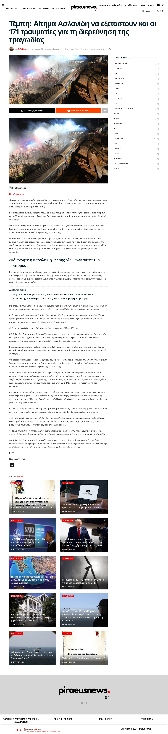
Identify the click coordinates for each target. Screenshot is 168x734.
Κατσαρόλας (119, 98)
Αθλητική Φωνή (28, 9)
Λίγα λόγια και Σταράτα (123, 108)
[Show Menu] (3, 5)
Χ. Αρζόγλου (23, 49)
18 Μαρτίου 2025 (38, 49)
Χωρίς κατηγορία (121, 163)
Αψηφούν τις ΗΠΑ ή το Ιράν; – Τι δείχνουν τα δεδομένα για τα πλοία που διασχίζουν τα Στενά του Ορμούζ (32, 655)
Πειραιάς (117, 118)
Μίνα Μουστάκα (16, 194)
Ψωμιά (116, 168)
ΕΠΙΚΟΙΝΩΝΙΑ (147, 719)
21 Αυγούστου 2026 (69, 662)
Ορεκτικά (118, 113)
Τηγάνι (116, 154)
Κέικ (115, 103)
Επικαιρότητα (10, 9)
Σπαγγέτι (117, 143)
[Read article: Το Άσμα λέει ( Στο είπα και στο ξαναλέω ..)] (84, 648)
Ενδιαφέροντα (120, 78)
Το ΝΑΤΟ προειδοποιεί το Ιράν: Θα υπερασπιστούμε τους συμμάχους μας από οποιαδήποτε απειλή (32, 542)
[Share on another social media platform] (105, 110)
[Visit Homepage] (84, 8)
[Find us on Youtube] (158, 5)
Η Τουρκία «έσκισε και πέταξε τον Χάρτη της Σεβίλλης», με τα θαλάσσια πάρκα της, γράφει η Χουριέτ (32, 579)
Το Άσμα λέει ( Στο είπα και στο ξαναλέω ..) (83, 658)
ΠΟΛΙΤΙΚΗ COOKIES (63, 719)
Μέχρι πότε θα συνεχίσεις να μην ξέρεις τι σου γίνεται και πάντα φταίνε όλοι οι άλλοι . (53, 294)
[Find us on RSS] (163, 5)
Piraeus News (58, 9)
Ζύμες (116, 93)
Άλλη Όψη (44, 9)
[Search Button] (163, 11)
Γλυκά (116, 73)
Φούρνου (118, 159)
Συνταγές (118, 149)
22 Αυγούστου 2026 (18, 511)
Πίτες (116, 129)
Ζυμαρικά (118, 88)
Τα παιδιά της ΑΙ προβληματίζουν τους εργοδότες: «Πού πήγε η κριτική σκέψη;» (50, 298)
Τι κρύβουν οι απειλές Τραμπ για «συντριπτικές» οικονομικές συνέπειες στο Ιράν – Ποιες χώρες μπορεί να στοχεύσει (82, 542)
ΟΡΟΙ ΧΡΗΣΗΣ (105, 719)
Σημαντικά (69, 49)
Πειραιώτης (15, 483)
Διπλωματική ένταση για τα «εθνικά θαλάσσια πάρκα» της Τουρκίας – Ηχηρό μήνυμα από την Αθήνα (31, 617)
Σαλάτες (117, 133)
